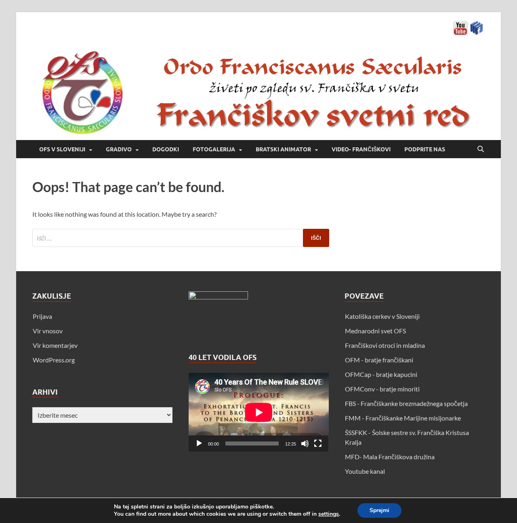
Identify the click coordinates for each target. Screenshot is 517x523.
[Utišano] (305, 443)
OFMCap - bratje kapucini (381, 374)
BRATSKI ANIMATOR (283, 149)
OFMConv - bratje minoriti (382, 389)
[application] (259, 412)
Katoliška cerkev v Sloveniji (382, 316)
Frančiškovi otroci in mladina (385, 345)
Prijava (42, 316)
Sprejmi (379, 510)
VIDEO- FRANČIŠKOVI (361, 149)
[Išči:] (180, 238)
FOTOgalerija (214, 149)
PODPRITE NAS (424, 149)
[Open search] (481, 149)
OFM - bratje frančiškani (379, 360)
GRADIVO (119, 149)
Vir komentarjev (55, 345)
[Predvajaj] (199, 443)
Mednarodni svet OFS (375, 331)
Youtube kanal (365, 471)
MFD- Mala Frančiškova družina (390, 456)
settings (328, 514)
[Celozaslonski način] (318, 443)
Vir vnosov (48, 331)
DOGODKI (165, 149)
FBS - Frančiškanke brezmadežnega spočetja (406, 403)
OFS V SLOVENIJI (62, 149)
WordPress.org (54, 360)
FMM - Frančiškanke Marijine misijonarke (403, 418)
